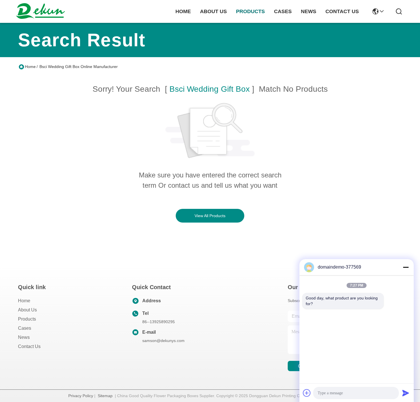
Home (183, 11)
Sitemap (105, 395)
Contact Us (29, 346)
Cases (24, 328)
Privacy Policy (80, 395)
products (250, 11)
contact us (342, 11)
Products (27, 319)
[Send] (405, 393)
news (308, 11)
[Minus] (405, 267)
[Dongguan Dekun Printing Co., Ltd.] (40, 11)
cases (283, 11)
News (24, 337)
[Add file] (307, 393)
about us (213, 11)
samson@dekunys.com (163, 340)
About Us (27, 309)
